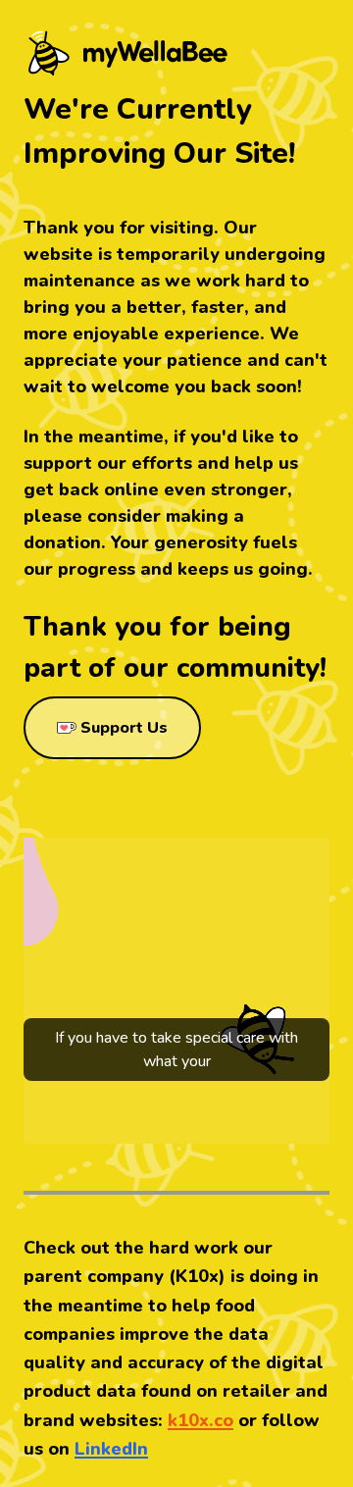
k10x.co (200, 1420)
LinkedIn (111, 1449)
